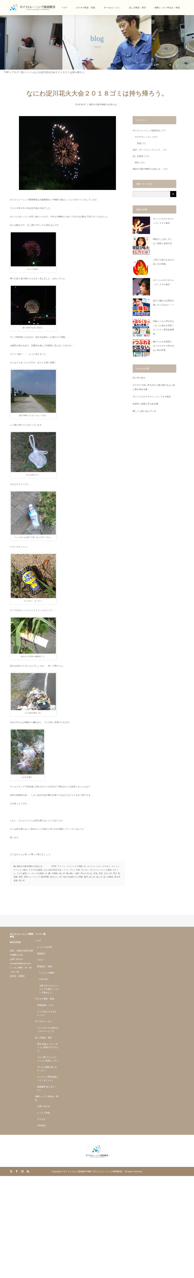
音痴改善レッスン (45, 1005)
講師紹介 (41, 953)
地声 (77, 873)
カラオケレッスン (143, 137)
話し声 (92, 877)
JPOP (53, 866)
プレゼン (85, 870)
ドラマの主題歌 (35, 870)
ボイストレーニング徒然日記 (146, 130)
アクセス (41, 1119)
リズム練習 (22, 873)
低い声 (62, 873)
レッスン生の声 (44, 947)
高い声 (22, 880)
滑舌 (21, 877)
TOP (6, 72)
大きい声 (108, 873)
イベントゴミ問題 (74, 866)
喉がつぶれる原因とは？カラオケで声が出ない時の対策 (163, 346)
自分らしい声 (56, 877)
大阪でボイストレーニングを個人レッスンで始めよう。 (48, 989)
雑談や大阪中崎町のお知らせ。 (104, 104)
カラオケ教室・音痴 (85, 7)
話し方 (99, 877)
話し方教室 (108, 877)
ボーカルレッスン (112, 7)
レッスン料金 (43, 1113)
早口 (115, 873)
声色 (95, 873)
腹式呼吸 (45, 877)
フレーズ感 (75, 870)
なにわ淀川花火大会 (52, 870)
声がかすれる (86, 873)
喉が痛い (70, 873)
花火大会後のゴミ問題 (73, 877)
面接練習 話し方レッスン (47, 1088)
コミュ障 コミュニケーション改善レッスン (47, 1059)
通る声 (117, 877)
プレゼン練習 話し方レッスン (47, 1069)
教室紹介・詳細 (44, 966)
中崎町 (55, 873)
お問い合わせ (43, 1106)
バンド (66, 870)
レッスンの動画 (46, 973)
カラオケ (106, 866)
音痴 (16, 880)
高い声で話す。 (140, 378)
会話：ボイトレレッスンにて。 (147, 149)
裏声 (86, 877)
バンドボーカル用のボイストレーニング (47, 1029)
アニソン (61, 866)
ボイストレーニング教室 (101, 870)
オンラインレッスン (92, 866)
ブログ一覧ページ (21, 72)
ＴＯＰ (64, 7)
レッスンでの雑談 (36, 873)
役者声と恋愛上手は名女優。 (146, 404)
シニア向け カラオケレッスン (47, 1013)
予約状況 (41, 1125)
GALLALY (43, 979)
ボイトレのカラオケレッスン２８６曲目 (152, 396)
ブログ (40, 960)
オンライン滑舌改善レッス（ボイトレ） (47, 1078)
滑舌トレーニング (32, 877)
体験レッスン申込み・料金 (167, 7)
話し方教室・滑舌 (137, 7)
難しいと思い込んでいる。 (145, 411)
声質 (101, 873)
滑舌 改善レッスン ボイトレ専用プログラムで (47, 1047)
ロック (48, 873)
